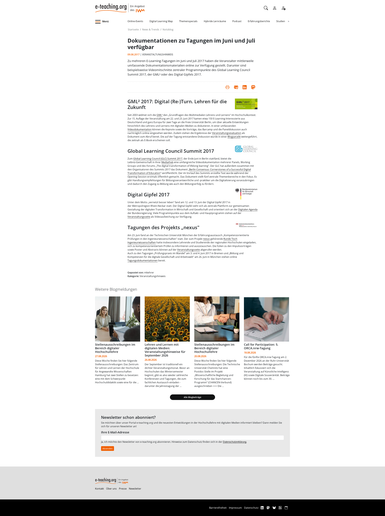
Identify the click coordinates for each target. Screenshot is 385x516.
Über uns (111, 488)
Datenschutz (251, 507)
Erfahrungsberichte (259, 21)
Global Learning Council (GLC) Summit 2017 (157, 158)
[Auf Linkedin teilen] (244, 87)
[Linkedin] (262, 508)
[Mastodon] (268, 508)
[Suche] (266, 7)
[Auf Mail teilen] (236, 87)
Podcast (237, 21)
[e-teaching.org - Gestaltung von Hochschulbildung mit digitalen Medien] (120, 6)
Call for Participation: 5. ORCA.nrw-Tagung (261, 346)
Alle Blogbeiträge (192, 397)
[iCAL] (286, 508)
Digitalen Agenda (247, 209)
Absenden (107, 448)
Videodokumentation (140, 129)
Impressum (235, 507)
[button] (111, 22)
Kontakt (99, 488)
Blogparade (234, 136)
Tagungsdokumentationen (143, 260)
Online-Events (135, 21)
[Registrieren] (283, 7)
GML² (160, 115)
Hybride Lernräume (215, 21)
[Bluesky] (274, 508)
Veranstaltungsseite (139, 216)
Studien (280, 21)
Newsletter (135, 488)
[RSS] (280, 508)
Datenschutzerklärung (234, 442)
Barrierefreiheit (218, 507)
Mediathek (167, 162)
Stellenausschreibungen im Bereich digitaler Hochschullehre (115, 348)
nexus (206, 238)
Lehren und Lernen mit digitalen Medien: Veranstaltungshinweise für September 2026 (165, 349)
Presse (123, 488)
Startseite (133, 29)
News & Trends (150, 29)
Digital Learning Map (161, 21)
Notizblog (168, 29)
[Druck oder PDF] (227, 87)
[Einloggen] (275, 7)
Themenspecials (188, 21)
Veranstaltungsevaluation (226, 133)
